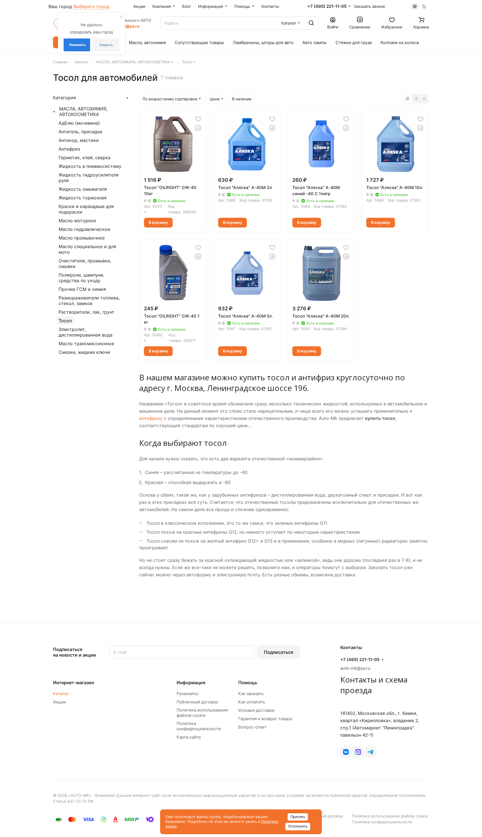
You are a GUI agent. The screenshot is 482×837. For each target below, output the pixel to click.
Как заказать (251, 693)
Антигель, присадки (80, 131)
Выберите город (91, 6)
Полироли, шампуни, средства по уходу (81, 277)
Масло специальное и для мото (87, 249)
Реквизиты (187, 693)
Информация (191, 682)
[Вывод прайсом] (424, 99)
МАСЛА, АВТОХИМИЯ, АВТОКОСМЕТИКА (83, 111)
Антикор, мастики (79, 140)
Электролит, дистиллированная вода (85, 332)
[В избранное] (198, 119)
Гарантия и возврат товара (265, 718)
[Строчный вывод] (416, 99)
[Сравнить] (198, 128)
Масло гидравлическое (84, 229)
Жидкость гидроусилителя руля (89, 177)
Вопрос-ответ (252, 727)
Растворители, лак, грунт (86, 312)
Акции (59, 702)
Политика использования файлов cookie (202, 712)
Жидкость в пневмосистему (90, 166)
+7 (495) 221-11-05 (326, 6)
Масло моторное (77, 220)
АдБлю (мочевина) (79, 123)
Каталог (61, 693)
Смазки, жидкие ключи (84, 352)
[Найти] (311, 23)
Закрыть (106, 45)
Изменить (77, 45)
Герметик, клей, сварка (84, 157)
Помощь (247, 682)
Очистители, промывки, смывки (85, 263)
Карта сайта (189, 737)
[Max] (358, 752)
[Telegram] (370, 752)
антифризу (151, 418)
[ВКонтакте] (345, 752)
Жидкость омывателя (83, 189)
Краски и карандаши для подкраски (86, 209)
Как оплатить (251, 702)
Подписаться (278, 652)
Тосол (65, 320)
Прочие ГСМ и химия (82, 289)
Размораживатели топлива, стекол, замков (89, 300)
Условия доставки (256, 710)
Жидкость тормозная (83, 197)
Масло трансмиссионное (86, 343)
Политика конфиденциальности (199, 726)
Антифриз (69, 149)
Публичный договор (197, 702)
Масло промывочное (82, 238)
